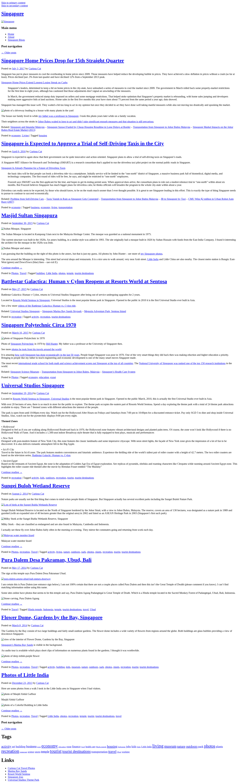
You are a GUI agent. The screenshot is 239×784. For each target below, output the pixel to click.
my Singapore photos (151, 253)
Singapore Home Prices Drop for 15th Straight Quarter (62, 60)
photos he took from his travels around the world (36, 349)
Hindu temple (35, 609)
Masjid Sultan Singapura (29, 215)
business (35, 207)
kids (42, 477)
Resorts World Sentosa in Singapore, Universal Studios (41, 398)
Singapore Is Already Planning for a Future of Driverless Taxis (33, 168)
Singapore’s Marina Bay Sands (17, 645)
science (31, 752)
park (83, 552)
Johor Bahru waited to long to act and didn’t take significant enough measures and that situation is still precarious (95, 121)
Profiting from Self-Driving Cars (27, 199)
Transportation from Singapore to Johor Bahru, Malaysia (71, 371)
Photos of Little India (25, 675)
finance (76, 746)
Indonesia (48, 609)
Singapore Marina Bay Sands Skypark (62, 311)
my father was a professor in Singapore (59, 116)
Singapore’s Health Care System (118, 371)
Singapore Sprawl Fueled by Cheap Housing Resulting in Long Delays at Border (88, 127)
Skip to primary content (13, 2)
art (13, 746)
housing (43, 135)
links (139, 747)
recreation (16, 316)
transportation (66, 207)
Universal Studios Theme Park (23, 779)
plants (98, 552)
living (54, 207)
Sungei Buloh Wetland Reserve (35, 486)
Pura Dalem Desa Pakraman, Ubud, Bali (46, 560)
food (83, 747)
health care (90, 746)
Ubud (93, 609)
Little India (153, 259)
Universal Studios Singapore (25, 311)
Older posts (8, 52)
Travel (23, 273)
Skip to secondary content (14, 5)
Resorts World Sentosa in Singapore (31, 300)
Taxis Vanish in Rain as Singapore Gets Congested (72, 199)
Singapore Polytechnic (22, 343)
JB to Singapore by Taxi (173, 199)
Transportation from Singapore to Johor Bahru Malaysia (161, 127)
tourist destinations (84, 273)
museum (76, 667)
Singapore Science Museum (24, 371)
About (11, 37)
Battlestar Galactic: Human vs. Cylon (51, 455)
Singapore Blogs (16, 40)
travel (86, 609)
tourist (70, 477)
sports (37, 752)
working (126, 752)
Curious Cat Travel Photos (21, 768)
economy (16, 135)
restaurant (23, 752)
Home (11, 34)
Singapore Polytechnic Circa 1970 (38, 325)
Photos (14, 273)
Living (25, 135)
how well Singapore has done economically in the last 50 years (47, 354)
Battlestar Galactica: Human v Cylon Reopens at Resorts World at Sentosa (84, 281)
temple (70, 273)
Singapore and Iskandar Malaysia (27, 127)
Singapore (12, 13)
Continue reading (11, 267)
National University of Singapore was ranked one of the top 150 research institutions (182, 363)
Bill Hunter (52, 343)
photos (62, 273)
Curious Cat (35, 68)
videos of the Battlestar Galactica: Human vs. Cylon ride (47, 305)
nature (66, 552)
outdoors (50, 477)
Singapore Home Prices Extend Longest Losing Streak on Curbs (34, 82)
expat (53, 377)
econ (39, 747)
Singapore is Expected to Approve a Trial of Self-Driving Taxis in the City (82, 143)
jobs (128, 746)
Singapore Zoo (15, 777)
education (44, 377)
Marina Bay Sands (17, 771)
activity (35, 316)
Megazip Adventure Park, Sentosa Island (105, 311)
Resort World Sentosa (19, 774)
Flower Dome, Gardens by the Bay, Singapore (51, 617)
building (40, 273)
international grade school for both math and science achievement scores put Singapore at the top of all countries (75, 363)
